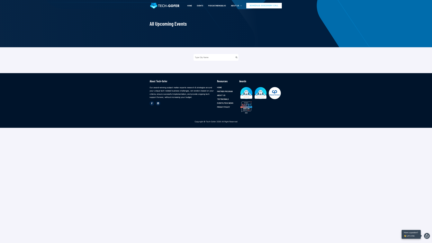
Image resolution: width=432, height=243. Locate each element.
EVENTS (200, 6)
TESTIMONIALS (223, 99)
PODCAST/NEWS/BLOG (217, 6)
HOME (189, 6)
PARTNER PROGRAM (225, 91)
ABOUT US (235, 6)
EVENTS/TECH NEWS (225, 103)
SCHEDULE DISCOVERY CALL (264, 5)
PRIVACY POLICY (223, 107)
